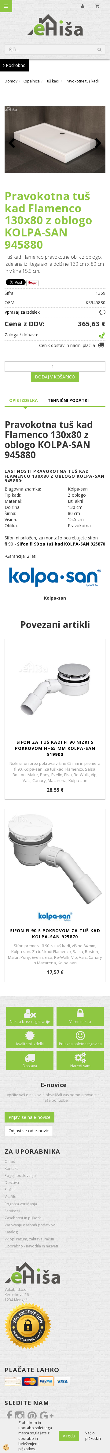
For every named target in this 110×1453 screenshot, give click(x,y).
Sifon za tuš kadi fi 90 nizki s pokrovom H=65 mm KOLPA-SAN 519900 (55, 748)
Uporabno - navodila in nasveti (31, 1246)
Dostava (30, 1065)
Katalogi (12, 1232)
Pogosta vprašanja (21, 1204)
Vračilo (10, 1196)
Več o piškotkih (93, 1435)
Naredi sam (80, 1065)
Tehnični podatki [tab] (68, 400)
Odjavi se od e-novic (29, 1131)
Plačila (10, 1189)
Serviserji (12, 1211)
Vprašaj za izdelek (22, 312)
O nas (10, 1161)
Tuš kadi (52, 81)
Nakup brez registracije (30, 1021)
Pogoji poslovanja (20, 1175)
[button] (97, 144)
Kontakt (11, 1168)
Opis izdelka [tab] (23, 400)
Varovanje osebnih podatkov (30, 1225)
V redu (69, 1436)
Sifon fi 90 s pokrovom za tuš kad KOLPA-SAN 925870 (55, 934)
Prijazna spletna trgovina (80, 1043)
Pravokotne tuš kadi (81, 81)
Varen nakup (80, 1021)
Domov (11, 81)
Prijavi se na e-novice (29, 1117)
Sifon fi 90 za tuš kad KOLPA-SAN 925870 (61, 544)
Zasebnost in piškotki (23, 1218)
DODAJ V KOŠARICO (55, 377)
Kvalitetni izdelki (30, 1043)
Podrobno (15, 65)
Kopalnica (31, 81)
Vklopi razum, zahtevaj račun (29, 1239)
